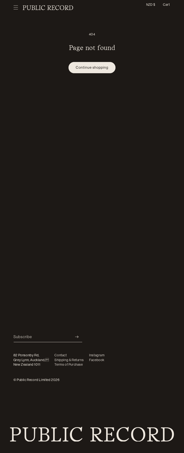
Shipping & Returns (69, 360)
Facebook (96, 360)
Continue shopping (92, 67)
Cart (166, 4)
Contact (60, 355)
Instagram (96, 355)
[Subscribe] (77, 336)
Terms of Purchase (68, 364)
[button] (16, 7)
